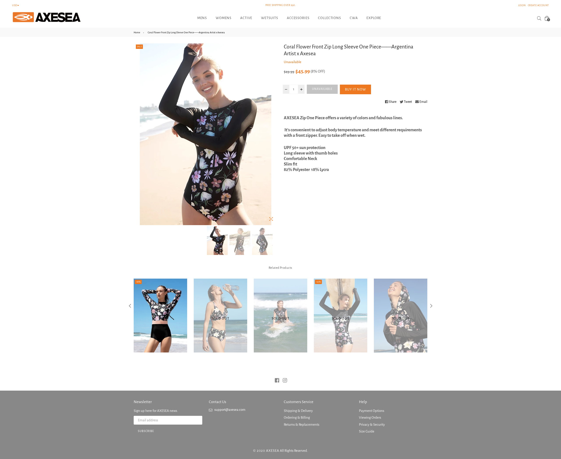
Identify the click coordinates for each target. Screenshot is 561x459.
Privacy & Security (372, 424)
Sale (139, 46)
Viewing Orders (370, 417)
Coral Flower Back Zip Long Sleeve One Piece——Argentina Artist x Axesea (160, 307)
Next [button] (431, 305)
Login (522, 5)
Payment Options (371, 411)
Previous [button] (130, 305)
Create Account (538, 5)
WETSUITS (269, 18)
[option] (217, 240)
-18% (138, 282)
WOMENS (223, 18)
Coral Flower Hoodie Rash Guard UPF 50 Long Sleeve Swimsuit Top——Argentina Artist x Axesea (400, 307)
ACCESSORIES (298, 18)
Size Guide (366, 431)
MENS (202, 18)
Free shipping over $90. (280, 5)
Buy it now (355, 89)
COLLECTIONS (329, 18)
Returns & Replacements (301, 424)
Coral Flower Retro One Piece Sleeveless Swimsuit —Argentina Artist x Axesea (280, 307)
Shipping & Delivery (298, 411)
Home (137, 32)
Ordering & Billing (297, 417)
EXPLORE (373, 18)
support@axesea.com (229, 409)
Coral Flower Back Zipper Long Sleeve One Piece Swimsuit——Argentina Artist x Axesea (340, 307)
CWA (354, 18)
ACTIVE (246, 18)
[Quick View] (160, 328)
